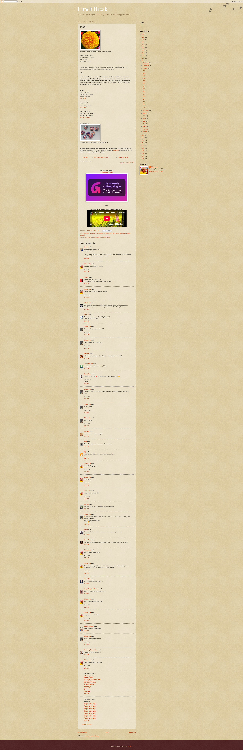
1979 (144, 81)
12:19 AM (86, 534)
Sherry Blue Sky (89, 363)
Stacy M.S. (87, 579)
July (144, 116)
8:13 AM (86, 693)
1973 (144, 96)
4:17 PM (86, 458)
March (145, 126)
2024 (143, 39)
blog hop (86, 233)
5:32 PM (86, 499)
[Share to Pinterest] (111, 231)
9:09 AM (86, 558)
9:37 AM (86, 721)
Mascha (86, 247)
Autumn (85, 157)
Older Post (132, 732)
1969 (144, 107)
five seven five (94, 233)
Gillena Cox (87, 264)
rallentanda (87, 302)
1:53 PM (86, 583)
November (146, 65)
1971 (144, 102)
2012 (143, 143)
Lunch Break (92, 9)
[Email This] (103, 231)
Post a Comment (87, 724)
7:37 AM (86, 544)
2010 (143, 148)
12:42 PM (86, 368)
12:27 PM (86, 334)
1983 (144, 70)
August (145, 113)
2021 (143, 47)
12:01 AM (86, 644)
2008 (143, 153)
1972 (144, 99)
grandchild (108, 233)
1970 (144, 104)
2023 (143, 42)
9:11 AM (86, 573)
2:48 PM (86, 436)
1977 (144, 86)
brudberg (87, 353)
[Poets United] (107, 201)
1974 (144, 94)
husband (118, 233)
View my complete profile (156, 171)
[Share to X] (107, 231)
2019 (143, 53)
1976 (144, 89)
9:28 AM (86, 258)
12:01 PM (86, 321)
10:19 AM (86, 668)
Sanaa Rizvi (87, 374)
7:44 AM (86, 654)
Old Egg (86, 504)
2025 (143, 37)
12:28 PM (86, 348)
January (145, 131)
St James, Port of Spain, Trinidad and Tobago (97, 237)
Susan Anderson (89, 626)
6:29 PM (86, 631)
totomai (86, 314)
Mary (85, 441)
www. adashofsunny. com (101, 157)
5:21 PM (86, 607)
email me (116, 150)
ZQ (85, 451)
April (144, 123)
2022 (143, 45)
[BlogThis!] (105, 231)
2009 (143, 150)
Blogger (130, 746)
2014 (143, 137)
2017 (143, 58)
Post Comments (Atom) (92, 736)
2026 (143, 34)
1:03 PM (86, 383)
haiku (113, 233)
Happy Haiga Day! (123, 157)
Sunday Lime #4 (85, 117)
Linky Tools (122, 162)
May (144, 121)
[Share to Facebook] (109, 231)
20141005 (83, 98)
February (145, 129)
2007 (143, 156)
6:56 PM (86, 509)
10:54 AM (86, 309)
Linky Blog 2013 (130, 162)
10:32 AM (86, 297)
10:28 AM (86, 283)
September (146, 110)
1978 (144, 83)
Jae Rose (86, 431)
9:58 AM (86, 272)
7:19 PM (86, 524)
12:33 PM (86, 358)
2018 (143, 55)
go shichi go (101, 233)
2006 (143, 158)
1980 (144, 78)
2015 (143, 135)
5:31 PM (86, 471)
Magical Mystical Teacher (91, 589)
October (123, 233)
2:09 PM (86, 593)
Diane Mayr (87, 540)
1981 (144, 75)
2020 (143, 50)
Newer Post (82, 732)
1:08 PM (86, 399)
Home (107, 732)
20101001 (83, 107)
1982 (144, 73)
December (146, 63)
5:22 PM (86, 620)
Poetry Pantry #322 (107, 172)
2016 (143, 61)
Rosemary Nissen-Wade (91, 650)
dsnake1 (86, 277)
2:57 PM (86, 446)
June (144, 118)
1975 (144, 91)
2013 (143, 140)
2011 (143, 145)
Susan (86, 529)
